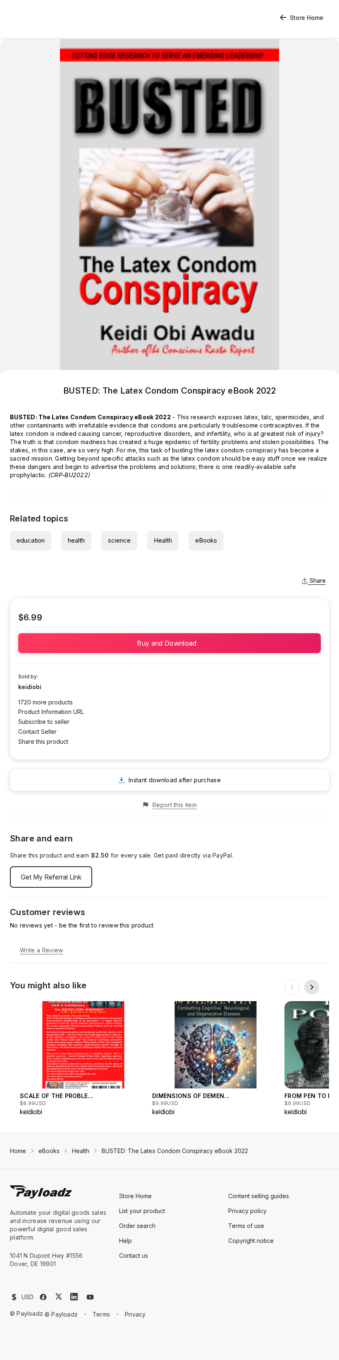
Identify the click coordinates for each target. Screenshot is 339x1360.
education (31, 540)
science (119, 540)
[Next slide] (311, 987)
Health (163, 540)
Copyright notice (251, 1240)
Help (125, 1240)
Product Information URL (51, 711)
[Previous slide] (291, 987)
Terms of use (246, 1225)
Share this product (43, 741)
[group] (83, 1059)
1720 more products (45, 702)
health (76, 540)
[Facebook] (43, 1297)
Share (318, 580)
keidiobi (29, 686)
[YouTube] (90, 1297)
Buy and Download (169, 643)
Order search (137, 1225)
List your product (142, 1210)
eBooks (206, 540)
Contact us (133, 1255)
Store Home (306, 17)
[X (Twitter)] (58, 1296)
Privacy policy (247, 1210)
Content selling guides (258, 1195)
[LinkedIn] (74, 1296)
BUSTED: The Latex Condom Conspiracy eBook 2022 (175, 1150)
